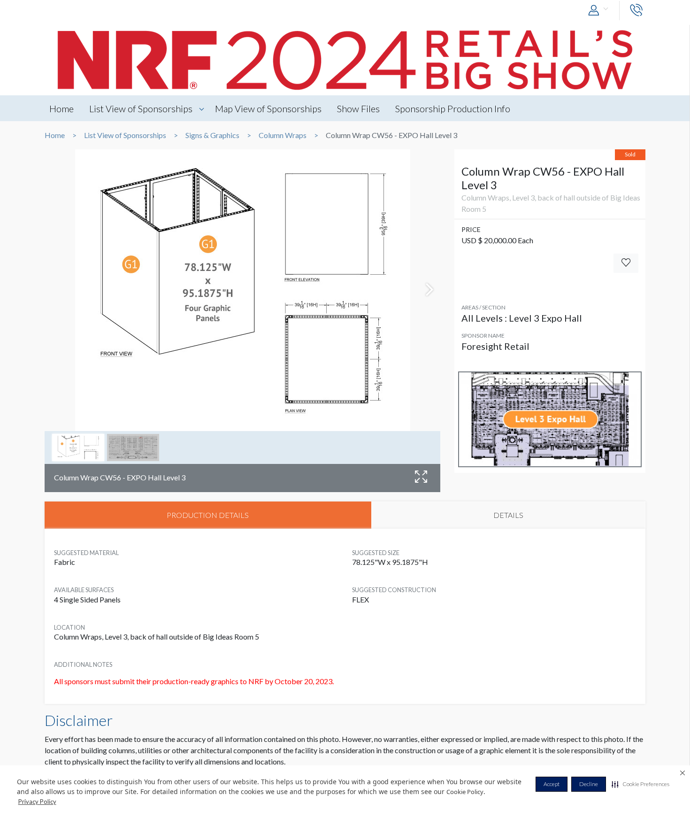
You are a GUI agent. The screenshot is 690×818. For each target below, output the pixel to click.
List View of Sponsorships (140, 108)
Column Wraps (283, 135)
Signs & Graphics (212, 135)
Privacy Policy (37, 801)
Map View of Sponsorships (268, 108)
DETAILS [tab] (508, 514)
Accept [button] (552, 783)
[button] (640, 784)
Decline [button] (588, 783)
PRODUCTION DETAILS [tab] (208, 514)
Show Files (358, 108)
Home (61, 108)
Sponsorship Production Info (452, 108)
